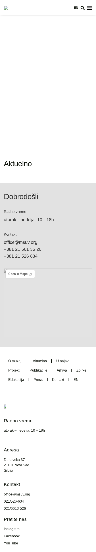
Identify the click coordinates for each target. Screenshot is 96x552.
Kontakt (58, 380)
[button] (83, 8)
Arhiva (62, 370)
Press (38, 380)
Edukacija (16, 380)
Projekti (14, 370)
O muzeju (15, 361)
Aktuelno (40, 361)
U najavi (62, 361)
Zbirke (81, 370)
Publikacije (38, 370)
